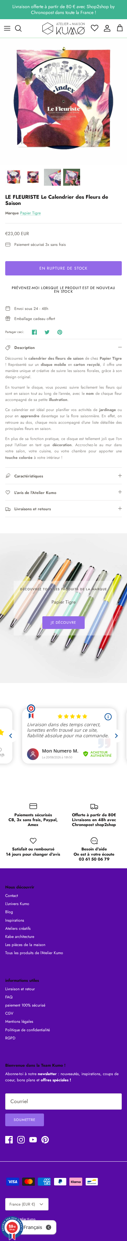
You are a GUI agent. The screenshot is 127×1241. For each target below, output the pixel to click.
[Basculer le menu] (7, 28)
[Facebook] (9, 1139)
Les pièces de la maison (25, 945)
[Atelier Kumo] (63, 28)
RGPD (10, 1038)
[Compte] (105, 28)
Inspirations (14, 920)
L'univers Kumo (17, 904)
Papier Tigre (30, 213)
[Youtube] (33, 1139)
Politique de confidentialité (27, 1030)
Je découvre (63, 622)
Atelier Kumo (26, 1219)
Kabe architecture (19, 937)
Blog (9, 912)
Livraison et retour (20, 989)
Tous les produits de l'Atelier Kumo (34, 953)
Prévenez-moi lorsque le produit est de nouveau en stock (63, 289)
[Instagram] (21, 1139)
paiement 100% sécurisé (25, 1005)
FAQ (8, 997)
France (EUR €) (22, 1204)
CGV (9, 1013)
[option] (63, 101)
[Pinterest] (45, 1139)
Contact (11, 896)
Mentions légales (19, 1021)
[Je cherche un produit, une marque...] (21, 28)
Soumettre (24, 1119)
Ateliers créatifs (18, 928)
